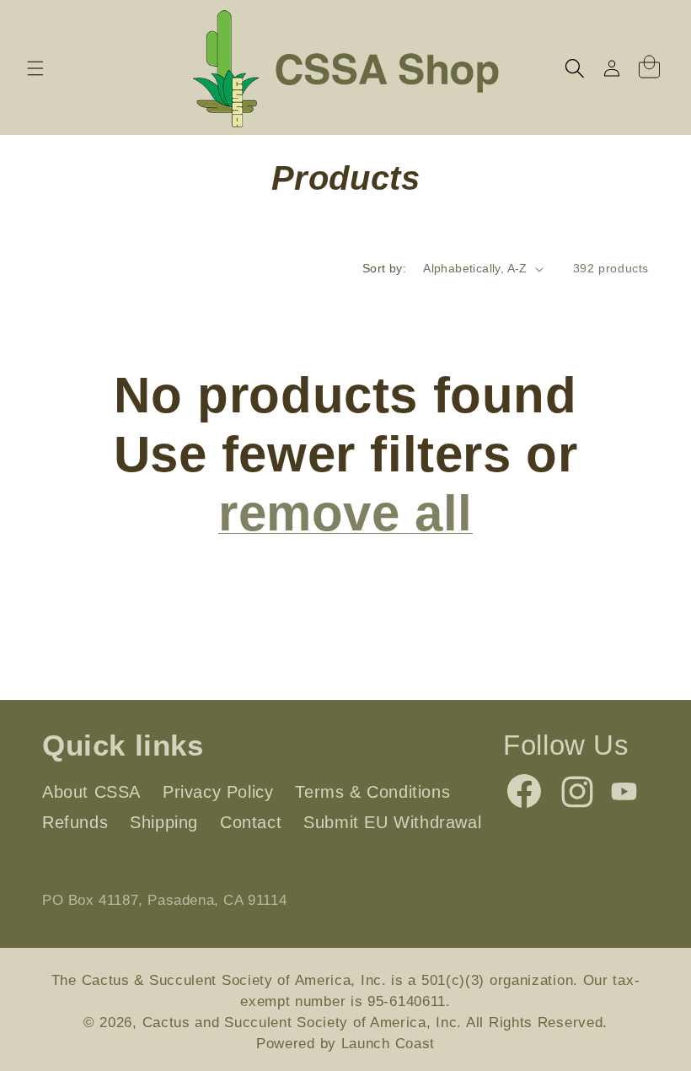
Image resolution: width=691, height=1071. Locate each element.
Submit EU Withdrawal (392, 822)
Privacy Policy (218, 792)
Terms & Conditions (372, 792)
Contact (250, 822)
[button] (35, 68)
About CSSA (91, 792)
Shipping (164, 822)
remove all (345, 513)
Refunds (75, 822)
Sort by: (384, 268)
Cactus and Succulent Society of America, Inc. (302, 1022)
